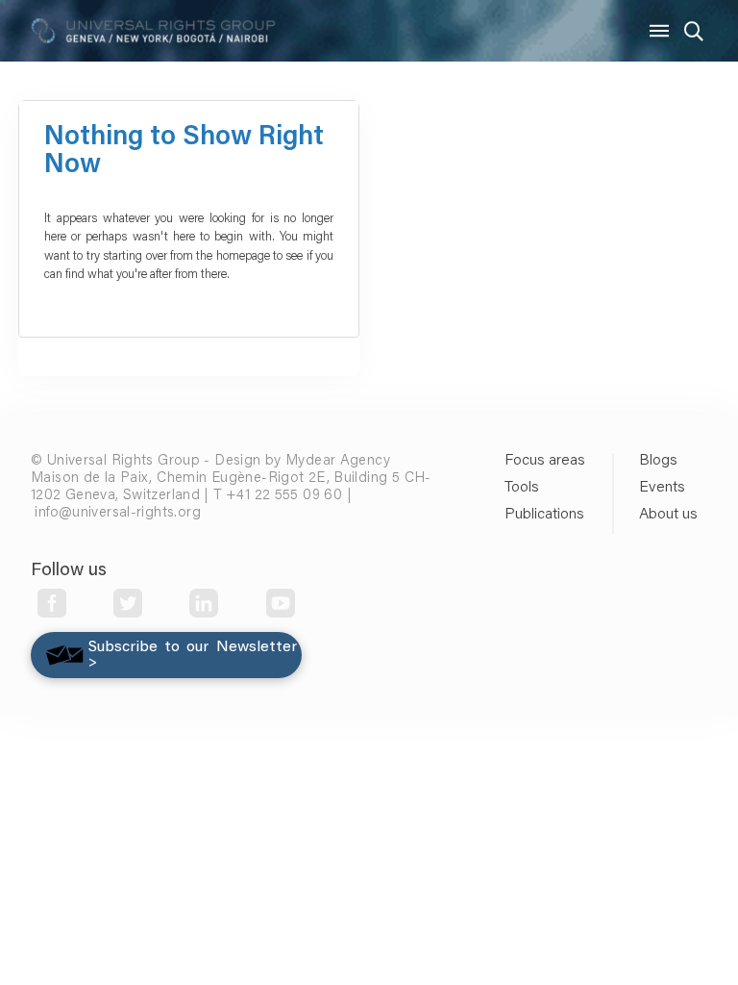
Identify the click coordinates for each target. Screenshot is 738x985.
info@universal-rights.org (118, 513)
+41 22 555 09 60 (284, 496)
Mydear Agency (337, 461)
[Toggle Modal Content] (693, 30)
